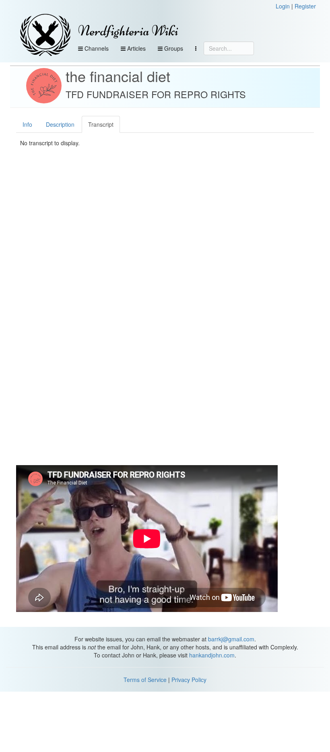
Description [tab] (60, 124)
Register (305, 6)
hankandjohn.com (212, 655)
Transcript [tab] (100, 124)
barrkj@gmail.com (231, 639)
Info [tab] (27, 124)
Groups (173, 48)
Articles (136, 48)
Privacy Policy (188, 680)
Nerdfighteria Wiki (128, 30)
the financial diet (118, 76)
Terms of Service (145, 680)
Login (283, 6)
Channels (96, 48)
